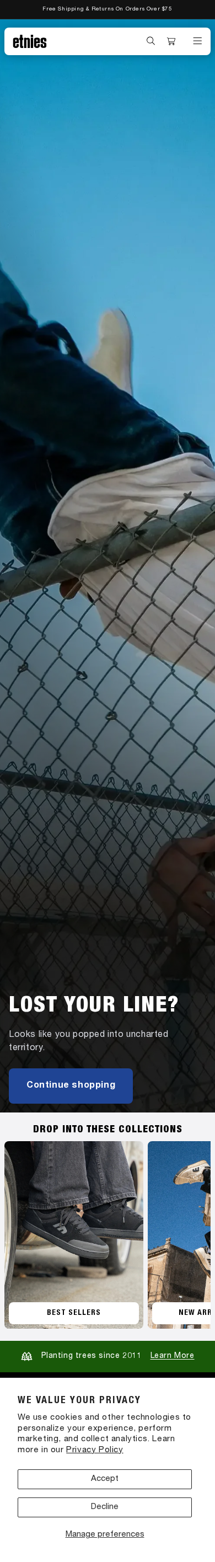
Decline (105, 1507)
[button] (151, 41)
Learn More (172, 1356)
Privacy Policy (94, 1450)
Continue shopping (70, 1086)
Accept (105, 1479)
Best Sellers (74, 1313)
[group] (107, 565)
